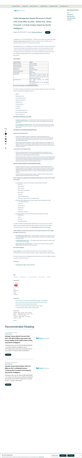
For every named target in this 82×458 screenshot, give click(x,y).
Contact (15, 320)
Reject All (63, 455)
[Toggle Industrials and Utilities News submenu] (58, 6)
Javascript (69, 19)
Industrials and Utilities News (53, 6)
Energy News (25, 6)
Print (68, 12)
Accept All (71, 455)
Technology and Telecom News (64, 6)
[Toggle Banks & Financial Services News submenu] (39, 6)
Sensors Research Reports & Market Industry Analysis (26, 304)
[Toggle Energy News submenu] (28, 6)
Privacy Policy (41, 456)
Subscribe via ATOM (71, 18)
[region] (41, 455)
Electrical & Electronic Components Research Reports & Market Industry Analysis (32, 300)
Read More (8, 354)
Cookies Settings (55, 455)
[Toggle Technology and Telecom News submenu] (69, 6)
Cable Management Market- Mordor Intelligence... (16, 292)
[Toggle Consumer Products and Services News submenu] (21, 6)
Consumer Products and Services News (16, 6)
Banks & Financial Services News (34, 6)
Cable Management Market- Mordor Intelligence (25, 264)
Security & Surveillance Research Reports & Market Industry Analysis (29, 305)
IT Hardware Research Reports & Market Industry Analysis (27, 307)
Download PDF (70, 14)
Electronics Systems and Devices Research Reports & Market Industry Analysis (31, 302)
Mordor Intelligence (37, 32)
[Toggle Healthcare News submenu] (48, 6)
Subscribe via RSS (70, 16)
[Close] (80, 455)
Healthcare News (43, 6)
